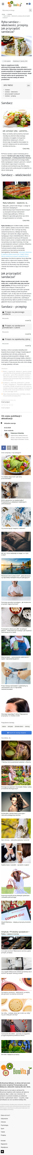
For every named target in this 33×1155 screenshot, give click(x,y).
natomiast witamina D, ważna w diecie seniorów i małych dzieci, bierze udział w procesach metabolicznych (16, 254)
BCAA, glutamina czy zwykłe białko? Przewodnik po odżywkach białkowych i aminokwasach (14, 502)
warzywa (10, 726)
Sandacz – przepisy (10, 96)
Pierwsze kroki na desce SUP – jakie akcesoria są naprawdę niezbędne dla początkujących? (16, 576)
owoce (4, 726)
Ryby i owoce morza (10, 934)
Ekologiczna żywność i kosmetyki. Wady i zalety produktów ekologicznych (16, 787)
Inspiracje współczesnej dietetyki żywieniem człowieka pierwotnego (15, 896)
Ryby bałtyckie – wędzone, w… (15, 203)
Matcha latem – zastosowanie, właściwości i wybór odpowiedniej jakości (15, 658)
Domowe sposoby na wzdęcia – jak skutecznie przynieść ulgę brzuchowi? (16, 603)
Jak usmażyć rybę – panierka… (15, 131)
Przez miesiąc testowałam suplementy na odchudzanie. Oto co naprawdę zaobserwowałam (14, 687)
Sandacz (7, 90)
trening (27, 726)
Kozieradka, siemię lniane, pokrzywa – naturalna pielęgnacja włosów (13, 814)
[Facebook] (29, 4)
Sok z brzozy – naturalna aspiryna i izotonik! (15, 840)
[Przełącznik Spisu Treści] (27, 85)
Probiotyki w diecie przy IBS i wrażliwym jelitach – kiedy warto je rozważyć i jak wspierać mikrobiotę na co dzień (16, 630)
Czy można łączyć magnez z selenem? (13, 528)
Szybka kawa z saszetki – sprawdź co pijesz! (15, 865)
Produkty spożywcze (19, 931)
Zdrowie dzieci (19, 726)
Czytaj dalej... (26, 148)
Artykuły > (5, 931)
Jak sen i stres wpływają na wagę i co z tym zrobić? (14, 554)
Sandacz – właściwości (11, 92)
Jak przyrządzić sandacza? (12, 94)
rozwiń (27, 320)
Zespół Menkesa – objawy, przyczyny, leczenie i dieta (16, 923)
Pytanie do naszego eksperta (17, 733)
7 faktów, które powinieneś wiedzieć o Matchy (16, 762)
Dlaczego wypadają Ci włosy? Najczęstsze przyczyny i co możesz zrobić (14, 715)
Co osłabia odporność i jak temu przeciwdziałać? (11, 477)
